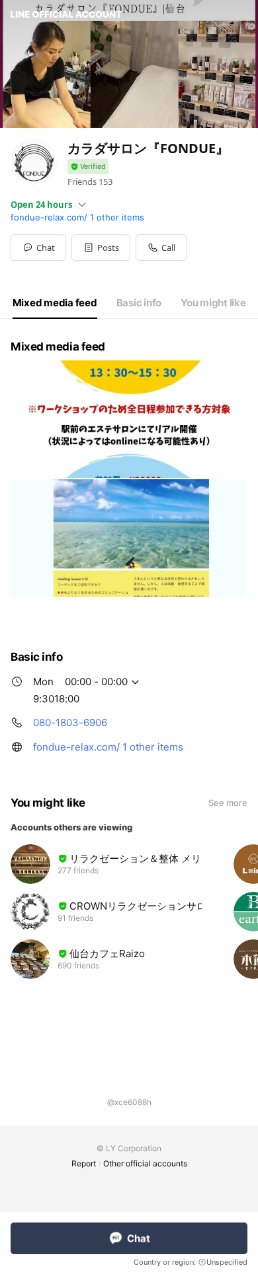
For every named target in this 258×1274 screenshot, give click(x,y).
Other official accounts (145, 1163)
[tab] (55, 303)
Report (83, 1163)
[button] (100, 247)
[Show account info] (87, 166)
